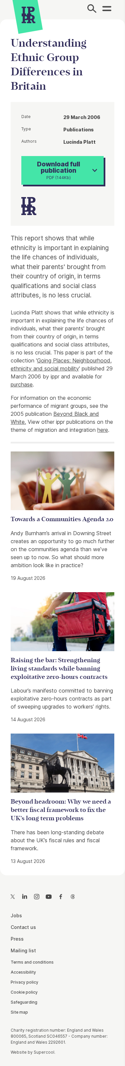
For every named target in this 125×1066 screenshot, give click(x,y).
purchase (22, 384)
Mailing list (23, 950)
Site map (19, 1012)
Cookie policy (24, 992)
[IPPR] (28, 15)
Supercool (44, 1052)
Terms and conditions (32, 962)
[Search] (91, 9)
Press (17, 939)
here (102, 429)
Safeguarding (24, 1002)
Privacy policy (24, 982)
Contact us (23, 927)
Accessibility (23, 972)
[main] (62, 441)
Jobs (16, 915)
